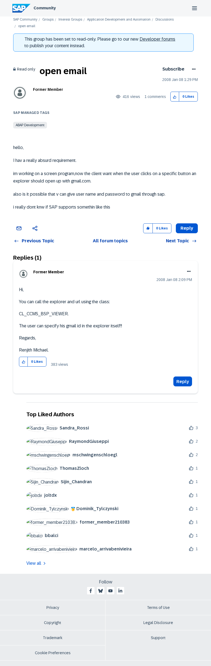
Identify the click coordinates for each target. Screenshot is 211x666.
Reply (182, 381)
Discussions (165, 19)
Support (158, 638)
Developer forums (157, 39)
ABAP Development (30, 125)
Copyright (52, 622)
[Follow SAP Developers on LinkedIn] (120, 591)
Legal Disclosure (158, 622)
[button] (175, 97)
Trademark (52, 638)
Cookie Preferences (53, 653)
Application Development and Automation (119, 19)
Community (45, 8)
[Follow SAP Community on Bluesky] (100, 591)
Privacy (52, 607)
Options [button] (193, 69)
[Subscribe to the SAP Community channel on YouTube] (110, 591)
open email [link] (26, 26)
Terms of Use (158, 607)
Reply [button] (187, 228)
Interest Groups (70, 19)
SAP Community (25, 19)
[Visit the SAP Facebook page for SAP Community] (90, 591)
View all (33, 563)
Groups (48, 19)
